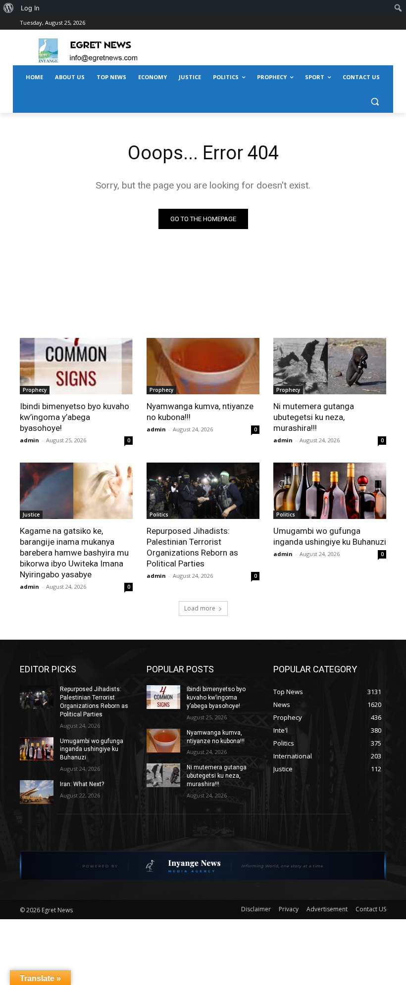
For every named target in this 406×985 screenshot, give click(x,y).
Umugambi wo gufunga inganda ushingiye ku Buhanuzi (329, 536)
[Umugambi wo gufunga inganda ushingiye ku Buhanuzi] (329, 491)
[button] (374, 101)
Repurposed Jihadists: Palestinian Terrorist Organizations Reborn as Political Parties (192, 547)
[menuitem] (8, 8)
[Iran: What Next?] (36, 792)
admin (29, 440)
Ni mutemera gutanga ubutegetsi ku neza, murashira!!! (313, 417)
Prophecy (35, 389)
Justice (31, 514)
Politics (159, 514)
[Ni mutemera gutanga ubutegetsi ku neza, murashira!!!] (329, 366)
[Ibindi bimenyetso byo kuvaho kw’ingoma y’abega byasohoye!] (76, 366)
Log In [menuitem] (30, 8)
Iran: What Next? (82, 784)
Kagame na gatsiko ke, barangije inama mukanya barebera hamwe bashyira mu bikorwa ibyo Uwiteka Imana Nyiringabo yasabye (74, 552)
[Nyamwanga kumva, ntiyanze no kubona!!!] (203, 366)
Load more (199, 608)
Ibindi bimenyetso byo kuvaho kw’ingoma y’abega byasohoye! (74, 417)
